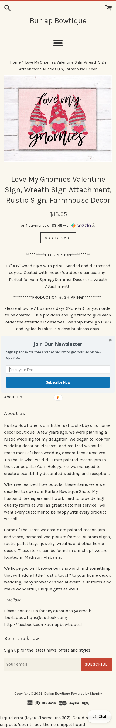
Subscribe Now (58, 381)
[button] (58, 343)
